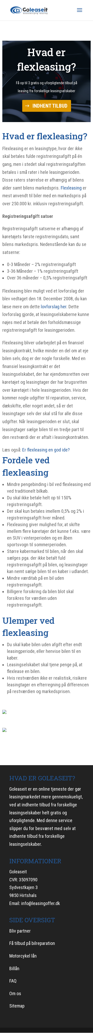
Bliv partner (20, 931)
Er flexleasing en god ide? (46, 450)
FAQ (13, 981)
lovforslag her (53, 306)
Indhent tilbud (50, 106)
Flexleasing (71, 188)
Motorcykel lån (23, 956)
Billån (14, 968)
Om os (15, 993)
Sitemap (17, 1006)
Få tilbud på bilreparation (32, 943)
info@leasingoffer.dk (40, 903)
